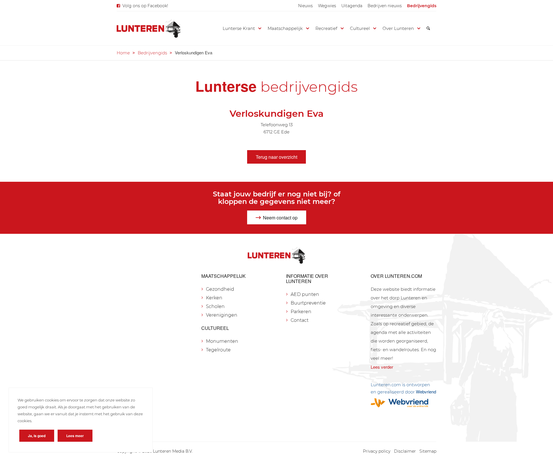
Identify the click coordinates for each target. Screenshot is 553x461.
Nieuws (305, 5)
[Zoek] (428, 28)
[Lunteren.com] (149, 28)
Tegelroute (218, 350)
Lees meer (75, 435)
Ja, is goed (37, 435)
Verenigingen (221, 315)
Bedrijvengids (421, 5)
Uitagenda (351, 5)
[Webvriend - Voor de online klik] (403, 403)
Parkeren (301, 311)
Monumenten (222, 341)
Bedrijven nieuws (385, 5)
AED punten (305, 294)
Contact (299, 320)
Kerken (214, 298)
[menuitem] (305, 6)
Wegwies (327, 5)
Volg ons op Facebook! (145, 5)
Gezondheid (220, 289)
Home (123, 53)
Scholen (215, 306)
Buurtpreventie (308, 303)
